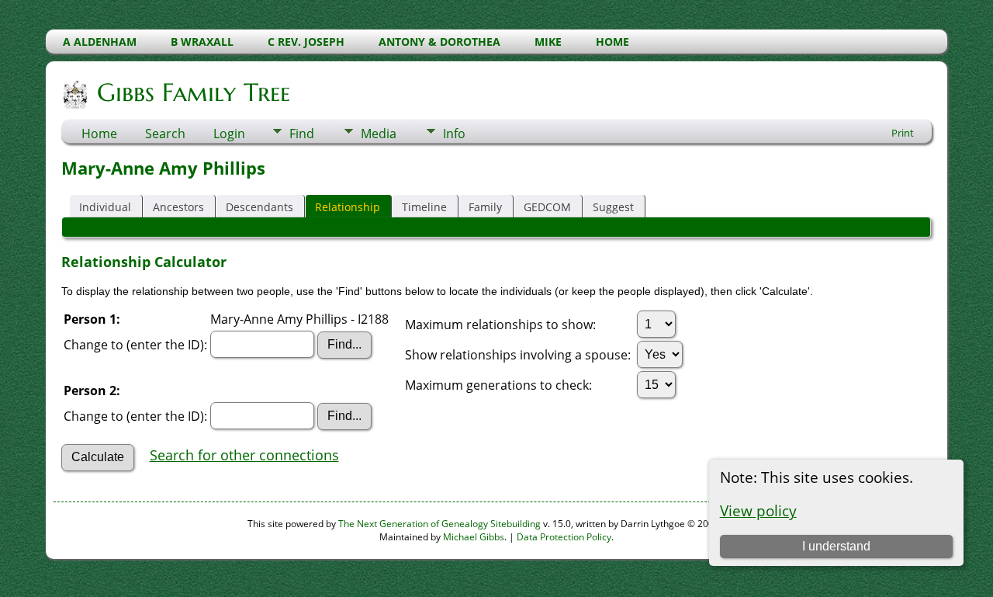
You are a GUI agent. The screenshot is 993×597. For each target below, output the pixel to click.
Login (229, 133)
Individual (105, 207)
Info (454, 133)
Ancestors (178, 207)
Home (99, 133)
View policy (758, 510)
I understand (836, 546)
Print (902, 133)
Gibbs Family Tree (193, 92)
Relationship (347, 207)
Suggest (613, 207)
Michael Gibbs (473, 536)
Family (485, 207)
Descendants (259, 207)
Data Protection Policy (564, 536)
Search (165, 133)
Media (378, 133)
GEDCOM (547, 207)
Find (301, 133)
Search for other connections (244, 455)
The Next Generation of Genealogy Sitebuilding (439, 523)
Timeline (424, 207)
